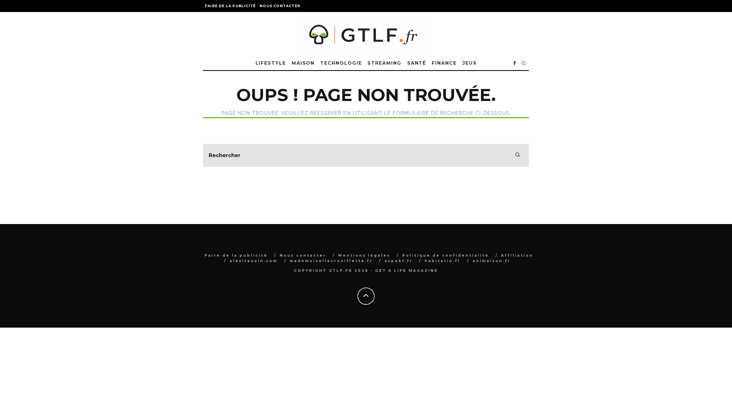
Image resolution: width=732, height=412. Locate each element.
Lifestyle (271, 63)
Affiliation (517, 255)
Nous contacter (280, 6)
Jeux (469, 63)
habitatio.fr (443, 261)
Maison (303, 63)
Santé (416, 63)
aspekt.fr (399, 261)
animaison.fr (492, 261)
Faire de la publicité (230, 6)
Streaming (384, 63)
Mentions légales (364, 255)
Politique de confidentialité (445, 255)
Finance (444, 63)
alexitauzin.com (254, 261)
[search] (517, 155)
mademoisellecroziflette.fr (331, 261)
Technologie (341, 63)
